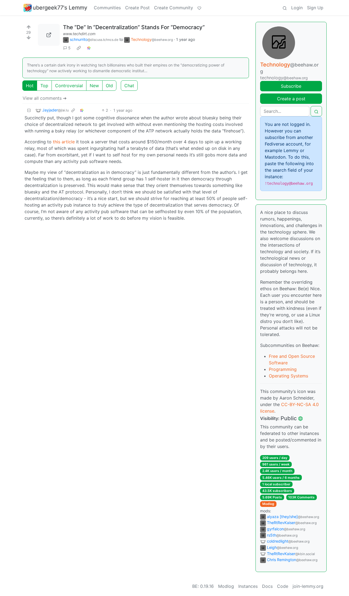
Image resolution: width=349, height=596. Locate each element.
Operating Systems (288, 376)
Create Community (173, 7)
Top (44, 85)
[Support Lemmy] (199, 7)
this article (64, 141)
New (94, 85)
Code (282, 586)
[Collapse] (29, 110)
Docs (267, 586)
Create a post (291, 98)
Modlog (268, 504)
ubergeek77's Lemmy (60, 7)
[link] (79, 48)
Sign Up (315, 7)
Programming (283, 369)
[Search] (284, 7)
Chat (129, 85)
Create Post (137, 7)
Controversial (69, 85)
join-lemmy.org (308, 586)
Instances (248, 586)
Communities (107, 7)
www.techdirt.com (79, 33)
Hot (30, 85)
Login (297, 7)
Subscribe (291, 86)
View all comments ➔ (45, 98)
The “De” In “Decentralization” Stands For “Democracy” (134, 27)
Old (109, 85)
